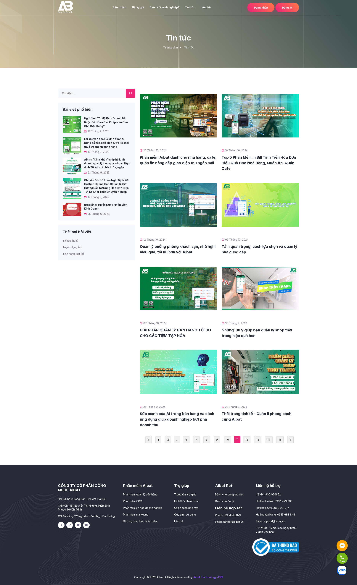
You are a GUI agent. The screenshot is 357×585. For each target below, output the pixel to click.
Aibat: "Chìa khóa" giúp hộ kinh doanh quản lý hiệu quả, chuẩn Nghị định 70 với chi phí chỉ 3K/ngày (107, 163)
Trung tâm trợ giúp (185, 494)
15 (280, 439)
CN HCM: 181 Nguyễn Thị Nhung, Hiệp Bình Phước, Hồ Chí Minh (84, 507)
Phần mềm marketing (135, 514)
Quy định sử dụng (185, 514)
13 (258, 439)
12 (247, 439)
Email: (229, 521)
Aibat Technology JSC (208, 577)
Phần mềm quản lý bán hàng (140, 494)
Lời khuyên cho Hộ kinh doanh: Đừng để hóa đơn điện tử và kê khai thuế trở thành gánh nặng (106, 142)
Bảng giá (138, 7)
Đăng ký (287, 7)
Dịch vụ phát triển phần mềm (140, 521)
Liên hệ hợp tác (229, 508)
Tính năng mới (73, 253)
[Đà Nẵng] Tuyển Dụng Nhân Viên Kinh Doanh (105, 206)
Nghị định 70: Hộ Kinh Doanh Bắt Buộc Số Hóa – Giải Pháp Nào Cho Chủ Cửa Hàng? (106, 122)
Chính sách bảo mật (186, 507)
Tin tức (190, 7)
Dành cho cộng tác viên (229, 494)
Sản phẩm (119, 7)
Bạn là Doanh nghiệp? (165, 7)
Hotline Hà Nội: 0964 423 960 (274, 501)
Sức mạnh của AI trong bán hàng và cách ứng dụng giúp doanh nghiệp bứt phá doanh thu (177, 419)
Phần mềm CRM (132, 501)
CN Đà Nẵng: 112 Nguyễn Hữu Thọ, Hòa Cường (86, 516)
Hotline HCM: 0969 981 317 (272, 507)
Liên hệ (206, 7)
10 (227, 439)
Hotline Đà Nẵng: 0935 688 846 (275, 514)
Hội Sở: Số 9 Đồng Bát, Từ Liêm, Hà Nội (81, 498)
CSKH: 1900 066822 (268, 494)
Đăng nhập (261, 7)
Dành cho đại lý (224, 501)
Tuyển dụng (72, 247)
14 (269, 439)
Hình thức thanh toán (186, 501)
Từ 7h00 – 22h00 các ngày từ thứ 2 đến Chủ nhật (276, 529)
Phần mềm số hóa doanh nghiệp (142, 507)
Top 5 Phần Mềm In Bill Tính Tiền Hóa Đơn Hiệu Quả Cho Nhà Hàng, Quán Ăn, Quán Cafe (259, 163)
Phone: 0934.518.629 (228, 515)
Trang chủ (170, 47)
